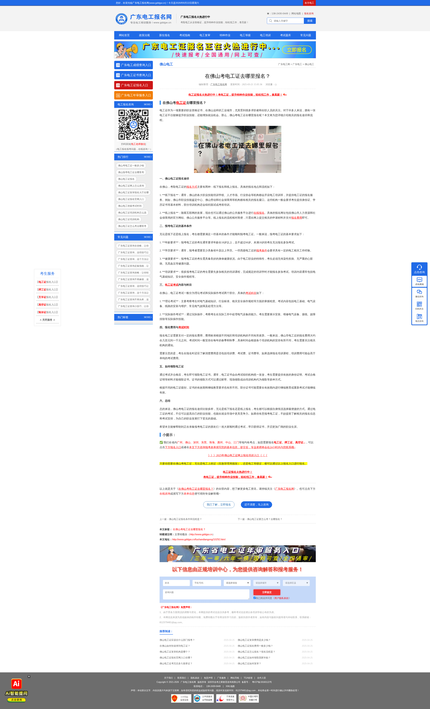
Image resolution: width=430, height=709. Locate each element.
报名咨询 (309, 13)
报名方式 (191, 186)
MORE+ (148, 104)
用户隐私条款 (281, 598)
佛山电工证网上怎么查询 (131, 185)
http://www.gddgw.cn (201, 534)
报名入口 (175, 447)
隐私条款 (195, 678)
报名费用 (296, 217)
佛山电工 (309, 64)
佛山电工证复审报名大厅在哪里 (133, 193)
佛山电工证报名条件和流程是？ (185, 519)
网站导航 (234, 678)
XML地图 (230, 686)
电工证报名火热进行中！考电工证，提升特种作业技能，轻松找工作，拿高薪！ (235, 94)
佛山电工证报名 (126, 179)
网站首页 (124, 35)
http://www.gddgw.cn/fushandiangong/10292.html (198, 539)
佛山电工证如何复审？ (249, 663)
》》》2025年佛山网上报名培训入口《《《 (237, 455)
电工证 (181, 103)
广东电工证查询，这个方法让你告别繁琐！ (133, 293)
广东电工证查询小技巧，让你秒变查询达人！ (133, 307)
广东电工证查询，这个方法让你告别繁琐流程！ (133, 260)
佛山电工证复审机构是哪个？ (175, 651)
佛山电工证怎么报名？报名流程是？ (256, 651)
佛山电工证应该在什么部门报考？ (177, 640)
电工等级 (245, 35)
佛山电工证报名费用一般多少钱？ (255, 645)
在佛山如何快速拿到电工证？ (175, 645)
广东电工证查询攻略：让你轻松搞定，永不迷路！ (133, 273)
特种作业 (225, 35)
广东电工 (297, 64)
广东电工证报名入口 (134, 85)
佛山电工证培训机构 (128, 219)
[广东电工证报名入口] (215, 57)
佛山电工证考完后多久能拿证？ (176, 663)
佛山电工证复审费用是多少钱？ (254, 640)
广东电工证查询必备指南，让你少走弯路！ (133, 267)
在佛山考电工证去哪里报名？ (195, 488)
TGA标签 (248, 678)
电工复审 (205, 35)
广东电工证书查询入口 (136, 75)
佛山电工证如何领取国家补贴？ (254, 657)
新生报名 (164, 35)
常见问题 (305, 35)
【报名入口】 (47, 281)
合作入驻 (261, 678)
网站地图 (296, 13)
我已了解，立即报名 (219, 504)
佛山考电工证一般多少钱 (131, 165)
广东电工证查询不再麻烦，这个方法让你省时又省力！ (133, 280)
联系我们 (181, 678)
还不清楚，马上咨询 (256, 504)
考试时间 (183, 327)
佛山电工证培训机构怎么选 (132, 212)
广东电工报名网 (218, 84)
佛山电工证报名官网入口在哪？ (176, 657)
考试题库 (285, 35)
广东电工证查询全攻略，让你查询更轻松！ (133, 246)
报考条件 (261, 250)
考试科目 (251, 293)
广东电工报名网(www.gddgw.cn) (149, 3)
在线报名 (259, 212)
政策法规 (144, 35)
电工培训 (265, 35)
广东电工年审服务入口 (136, 95)
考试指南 (184, 35)
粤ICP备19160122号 (262, 682)
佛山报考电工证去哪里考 (131, 172)
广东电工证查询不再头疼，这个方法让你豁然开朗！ (133, 300)
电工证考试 (171, 284)
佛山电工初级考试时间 (130, 206)
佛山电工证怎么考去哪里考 (132, 226)
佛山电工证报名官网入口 (131, 199)
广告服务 (221, 678)
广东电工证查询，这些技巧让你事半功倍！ (133, 287)
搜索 (310, 20)
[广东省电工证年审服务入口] (260, 561)
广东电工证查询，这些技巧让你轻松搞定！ (133, 253)
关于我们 (168, 678)
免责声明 (208, 678)
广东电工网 (284, 64)
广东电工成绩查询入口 (136, 65)
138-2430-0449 (213, 686)
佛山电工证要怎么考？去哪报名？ (264, 519)
